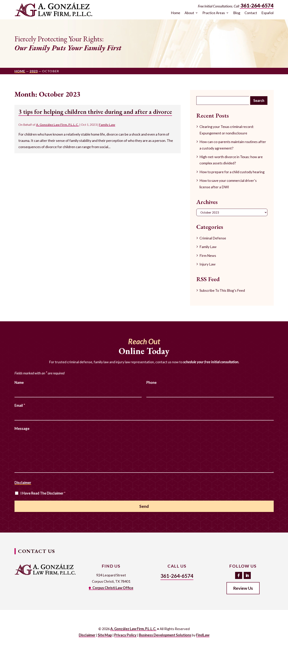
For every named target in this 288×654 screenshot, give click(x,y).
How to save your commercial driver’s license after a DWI (228, 183)
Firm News (207, 255)
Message (21, 428)
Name (19, 382)
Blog (236, 13)
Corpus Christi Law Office (112, 588)
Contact (251, 13)
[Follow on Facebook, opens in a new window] (238, 575)
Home (175, 13)
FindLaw (202, 635)
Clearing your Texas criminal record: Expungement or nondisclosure (226, 129)
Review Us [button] (243, 588)
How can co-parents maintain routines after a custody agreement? (232, 144)
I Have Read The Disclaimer (42, 493)
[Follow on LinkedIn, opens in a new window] (247, 575)
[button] (284, 626)
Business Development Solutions (165, 635)
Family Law (107, 124)
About (189, 13)
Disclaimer (22, 482)
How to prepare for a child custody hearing (231, 172)
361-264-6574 (257, 5)
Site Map (105, 635)
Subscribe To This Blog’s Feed (222, 290)
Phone (151, 382)
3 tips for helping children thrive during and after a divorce (95, 111)
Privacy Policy (125, 635)
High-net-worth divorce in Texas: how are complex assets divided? (231, 160)
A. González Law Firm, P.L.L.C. (57, 124)
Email (19, 405)
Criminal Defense (212, 238)
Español (267, 13)
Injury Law (207, 264)
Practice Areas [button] (213, 13)
